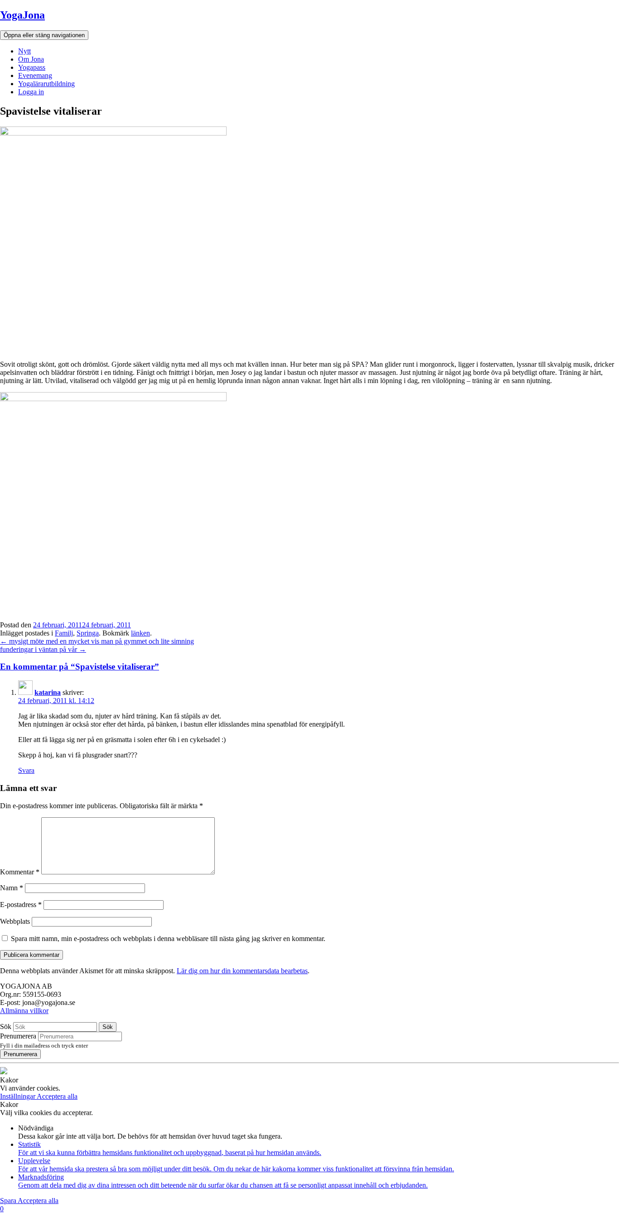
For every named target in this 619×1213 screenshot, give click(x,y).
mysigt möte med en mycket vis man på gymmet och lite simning (97, 641)
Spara (9, 1200)
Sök (5, 1026)
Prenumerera (18, 1036)
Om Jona (31, 59)
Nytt (24, 51)
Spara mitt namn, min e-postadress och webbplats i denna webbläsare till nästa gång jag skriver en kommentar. (168, 938)
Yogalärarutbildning (46, 83)
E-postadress (21, 904)
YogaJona (22, 15)
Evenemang (35, 75)
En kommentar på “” (79, 666)
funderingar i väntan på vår (43, 649)
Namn (11, 888)
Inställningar (18, 1096)
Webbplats (15, 921)
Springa (88, 633)
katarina (47, 692)
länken (140, 633)
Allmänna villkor (24, 1010)
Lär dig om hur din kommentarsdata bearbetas (242, 971)
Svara (26, 770)
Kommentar (19, 872)
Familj (64, 633)
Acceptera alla (57, 1096)
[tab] (309, 667)
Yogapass (31, 67)
